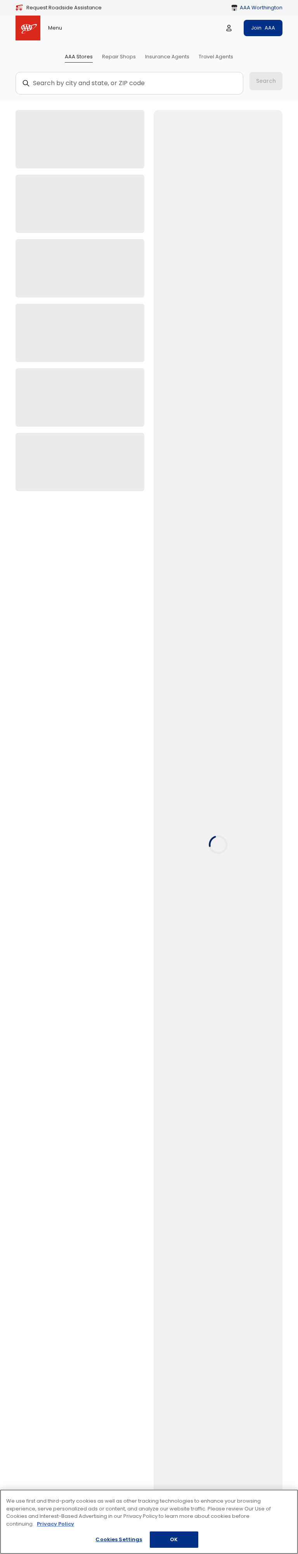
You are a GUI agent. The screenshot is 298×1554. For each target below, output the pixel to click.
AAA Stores (79, 56)
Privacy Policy (55, 1524)
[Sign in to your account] (229, 28)
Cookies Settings (118, 1539)
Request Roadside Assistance (64, 7)
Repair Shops (119, 56)
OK (174, 1539)
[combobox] (133, 83)
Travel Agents (216, 56)
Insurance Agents (167, 56)
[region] (149, 1521)
